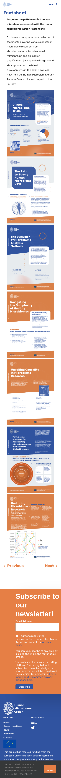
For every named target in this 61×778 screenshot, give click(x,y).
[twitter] (33, 728)
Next (49, 566)
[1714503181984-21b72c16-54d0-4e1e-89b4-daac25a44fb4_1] (30, 360)
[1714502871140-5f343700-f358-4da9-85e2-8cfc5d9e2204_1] (30, 292)
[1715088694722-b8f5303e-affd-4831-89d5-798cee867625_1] (30, 427)
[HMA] (7, 3)
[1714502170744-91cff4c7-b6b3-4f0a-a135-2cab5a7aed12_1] (30, 91)
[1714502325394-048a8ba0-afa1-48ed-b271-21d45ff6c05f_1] (30, 158)
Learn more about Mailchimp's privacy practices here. (35, 677)
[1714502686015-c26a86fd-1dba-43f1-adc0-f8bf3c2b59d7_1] (30, 225)
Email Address (23, 621)
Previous (15, 566)
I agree (50, 769)
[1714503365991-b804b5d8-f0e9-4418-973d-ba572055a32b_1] (30, 495)
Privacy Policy (37, 717)
